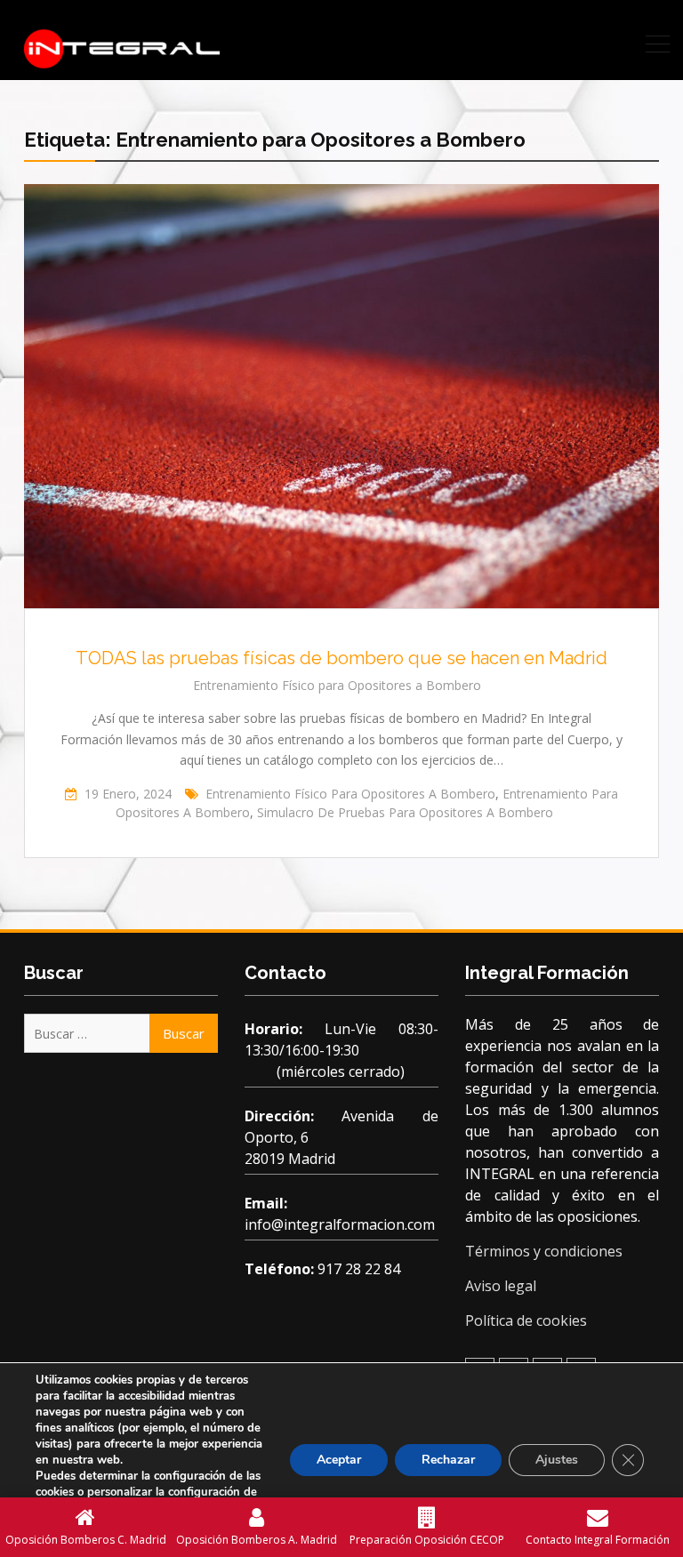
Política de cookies (526, 1320)
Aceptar (339, 1459)
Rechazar (448, 1459)
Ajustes (556, 1459)
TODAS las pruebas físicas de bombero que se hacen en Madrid (341, 658)
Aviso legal (500, 1286)
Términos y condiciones (544, 1251)
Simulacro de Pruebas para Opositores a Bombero (405, 812)
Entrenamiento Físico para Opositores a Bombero (337, 685)
